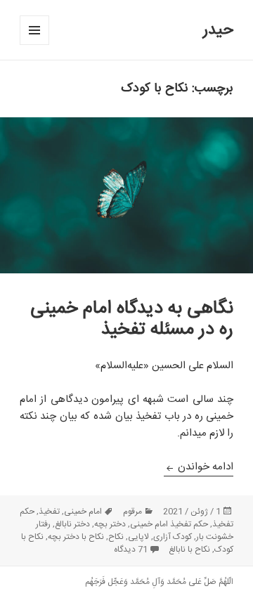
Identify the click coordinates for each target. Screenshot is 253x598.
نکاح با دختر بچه (76, 537)
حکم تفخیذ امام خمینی (169, 524)
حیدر (218, 30)
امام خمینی (83, 512)
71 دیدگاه (131, 549)
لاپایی (138, 537)
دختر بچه (110, 524)
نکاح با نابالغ (189, 549)
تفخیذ (49, 512)
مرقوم (132, 512)
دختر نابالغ (72, 524)
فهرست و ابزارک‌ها (34, 44)
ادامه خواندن (198, 467)
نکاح (116, 537)
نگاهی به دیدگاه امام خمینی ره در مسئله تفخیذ (131, 319)
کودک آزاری (172, 537)
